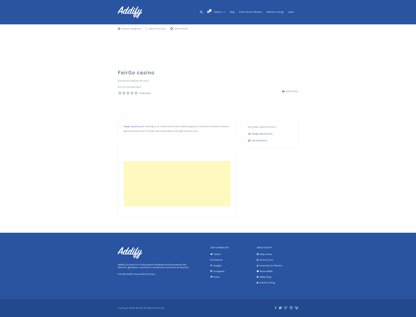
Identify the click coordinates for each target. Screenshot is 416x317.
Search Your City (157, 28)
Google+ (217, 265)
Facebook (217, 260)
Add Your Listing (275, 12)
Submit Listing (267, 282)
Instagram (219, 271)
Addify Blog (265, 277)
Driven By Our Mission (250, 12)
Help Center (266, 254)
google (286, 308)
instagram (291, 308)
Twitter (217, 254)
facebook (275, 308)
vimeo (296, 308)
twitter (280, 308)
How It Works (181, 28)
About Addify (266, 271)
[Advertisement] (177, 183)
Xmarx (151, 274)
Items (208, 12)
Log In (291, 12)
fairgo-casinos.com (134, 126)
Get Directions (259, 140)
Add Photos (292, 91)
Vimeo (216, 277)
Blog (232, 12)
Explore (218, 12)
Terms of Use (266, 260)
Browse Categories (131, 28)
